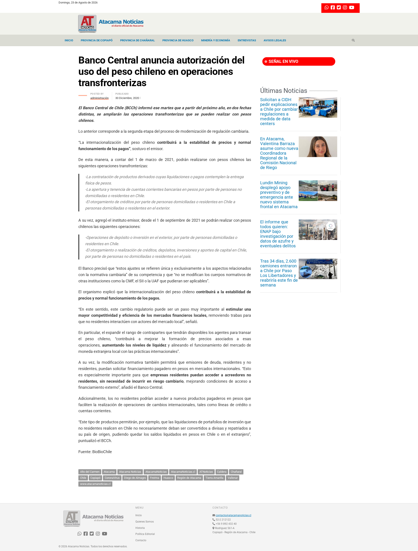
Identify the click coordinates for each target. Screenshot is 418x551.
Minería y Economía (215, 40)
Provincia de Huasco (178, 40)
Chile (83, 477)
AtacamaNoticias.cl (183, 471)
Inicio (69, 40)
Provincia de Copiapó (97, 40)
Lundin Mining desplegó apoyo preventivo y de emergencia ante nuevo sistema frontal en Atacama (279, 194)
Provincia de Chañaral (137, 40)
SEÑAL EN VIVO (283, 61)
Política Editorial (145, 534)
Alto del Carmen (89, 471)
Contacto (140, 540)
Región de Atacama (189, 477)
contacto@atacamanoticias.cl (233, 515)
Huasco (168, 477)
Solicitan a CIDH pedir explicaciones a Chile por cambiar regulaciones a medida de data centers (279, 111)
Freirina (154, 477)
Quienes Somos (144, 521)
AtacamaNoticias (156, 471)
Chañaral (236, 471)
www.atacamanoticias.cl (95, 484)
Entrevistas (247, 40)
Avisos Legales (275, 40)
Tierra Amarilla (214, 477)
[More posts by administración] (82, 94)
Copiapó (95, 477)
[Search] (353, 40)
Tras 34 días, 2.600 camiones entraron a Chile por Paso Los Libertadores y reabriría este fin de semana (279, 273)
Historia (140, 527)
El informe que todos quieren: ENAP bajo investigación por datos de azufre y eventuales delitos (278, 233)
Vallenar (233, 477)
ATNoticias (206, 471)
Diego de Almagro (135, 477)
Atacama (109, 471)
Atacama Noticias (130, 471)
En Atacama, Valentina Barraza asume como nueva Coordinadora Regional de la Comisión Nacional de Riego (279, 153)
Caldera (221, 471)
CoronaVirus (112, 477)
